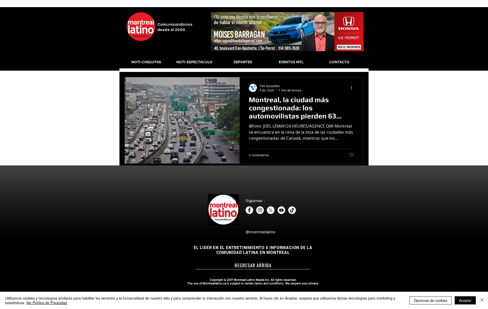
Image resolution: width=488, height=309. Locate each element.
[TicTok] (292, 210)
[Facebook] (249, 210)
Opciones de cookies (430, 300)
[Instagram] (260, 210)
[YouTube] (281, 210)
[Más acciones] (353, 88)
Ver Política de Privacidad (46, 302)
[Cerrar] (482, 300)
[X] (270, 210)
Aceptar (465, 300)
